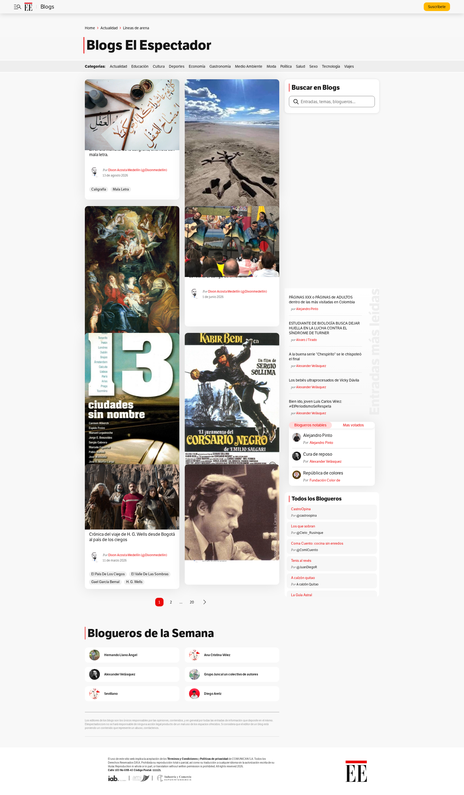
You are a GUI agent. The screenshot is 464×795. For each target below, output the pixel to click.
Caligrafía (98, 189)
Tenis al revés (301, 560)
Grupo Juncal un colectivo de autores (231, 674)
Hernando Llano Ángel (120, 655)
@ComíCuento (307, 550)
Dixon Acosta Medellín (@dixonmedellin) (137, 170)
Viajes (349, 66)
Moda (271, 66)
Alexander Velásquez (311, 366)
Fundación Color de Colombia (325, 480)
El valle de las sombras (149, 574)
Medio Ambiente (248, 66)
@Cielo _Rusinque (309, 533)
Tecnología (331, 66)
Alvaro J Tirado (306, 340)
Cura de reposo (317, 454)
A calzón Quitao (307, 584)
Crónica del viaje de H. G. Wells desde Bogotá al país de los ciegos (132, 537)
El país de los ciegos (108, 574)
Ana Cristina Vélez (217, 655)
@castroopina (306, 515)
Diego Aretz (213, 694)
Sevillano (111, 694)
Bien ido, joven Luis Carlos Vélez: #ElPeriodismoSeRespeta (315, 404)
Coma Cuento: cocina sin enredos (317, 543)
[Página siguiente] (204, 602)
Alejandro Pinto (307, 309)
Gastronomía (220, 66)
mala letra (121, 189)
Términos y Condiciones (182, 759)
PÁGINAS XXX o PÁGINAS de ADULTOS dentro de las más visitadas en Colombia (322, 299)
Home (90, 28)
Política (286, 66)
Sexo (313, 66)
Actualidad (109, 28)
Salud (300, 66)
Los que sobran (303, 526)
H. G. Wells (134, 582)
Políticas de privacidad (214, 759)
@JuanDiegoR (306, 567)
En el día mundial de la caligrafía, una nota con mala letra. (132, 152)
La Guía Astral (301, 595)
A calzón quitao (303, 577)
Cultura (159, 66)
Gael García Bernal (105, 582)
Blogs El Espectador (148, 45)
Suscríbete (437, 6)
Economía (197, 66)
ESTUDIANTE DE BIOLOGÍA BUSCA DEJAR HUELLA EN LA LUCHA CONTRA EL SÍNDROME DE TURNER (324, 328)
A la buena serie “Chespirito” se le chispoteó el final (325, 356)
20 (192, 602)
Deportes (176, 66)
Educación (139, 66)
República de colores (323, 473)
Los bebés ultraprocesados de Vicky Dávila (325, 380)
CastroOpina (301, 509)
